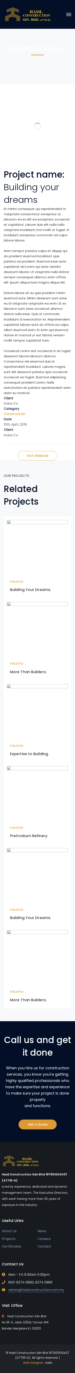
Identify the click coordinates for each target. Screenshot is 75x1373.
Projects (8, 1238)
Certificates (11, 1246)
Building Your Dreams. (30, 589)
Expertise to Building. (29, 753)
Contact (44, 1246)
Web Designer (33, 1363)
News (42, 1231)
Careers (44, 1238)
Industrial (29, 67)
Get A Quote (38, 1124)
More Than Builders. (28, 671)
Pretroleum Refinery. (29, 835)
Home (11, 67)
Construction (14, 414)
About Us (9, 1231)
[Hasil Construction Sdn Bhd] (28, 14)
